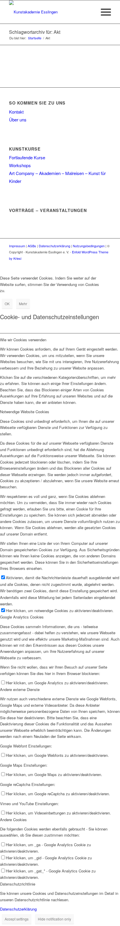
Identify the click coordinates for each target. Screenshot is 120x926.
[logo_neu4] (50, 12)
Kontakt (16, 112)
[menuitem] (89, 12)
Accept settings (17, 918)
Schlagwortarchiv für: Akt (34, 32)
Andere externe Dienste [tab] (20, 689)
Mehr (23, 303)
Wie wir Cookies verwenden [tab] (23, 339)
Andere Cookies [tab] (13, 819)
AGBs (32, 245)
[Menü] (103, 12)
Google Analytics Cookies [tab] (22, 617)
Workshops (20, 165)
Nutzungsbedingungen (89, 245)
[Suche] (89, 12)
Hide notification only (54, 918)
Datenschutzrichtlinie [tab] (17, 884)
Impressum (17, 245)
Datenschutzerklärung (54, 245)
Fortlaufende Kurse (27, 157)
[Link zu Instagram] (106, 264)
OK (7, 303)
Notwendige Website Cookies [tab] (24, 411)
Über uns (18, 119)
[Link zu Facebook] (97, 264)
